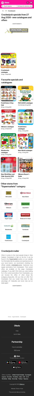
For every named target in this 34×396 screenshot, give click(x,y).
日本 (24, 377)
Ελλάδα (9, 377)
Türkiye (20, 379)
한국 (27, 377)
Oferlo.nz (21, 384)
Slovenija (14, 379)
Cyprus (4, 377)
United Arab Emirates (18, 375)
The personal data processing (17, 392)
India (20, 377)
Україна (25, 379)
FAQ (17, 331)
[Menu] (31, 2)
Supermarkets (13, 259)
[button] (11, 362)
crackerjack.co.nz (16, 265)
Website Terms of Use (17, 388)
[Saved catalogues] (27, 2)
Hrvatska (15, 377)
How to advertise (17, 347)
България (28, 375)
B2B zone (17, 350)
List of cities (17, 334)
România (4, 379)
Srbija (9, 379)
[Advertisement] (17, 37)
